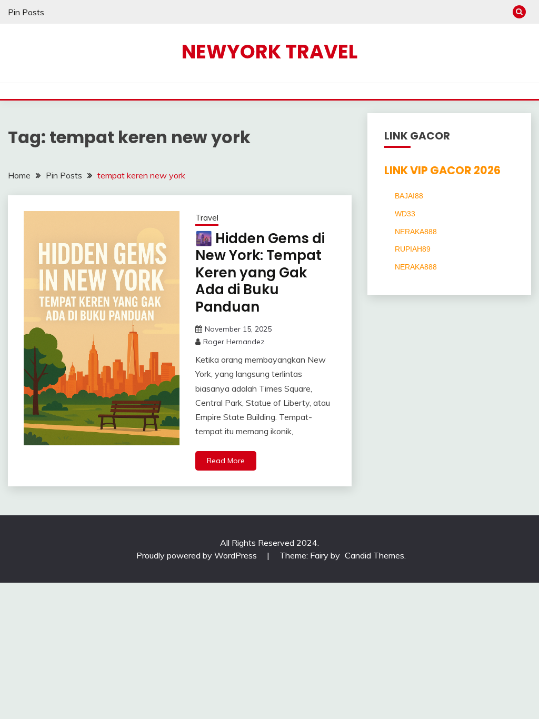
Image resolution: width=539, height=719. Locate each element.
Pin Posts (26, 12)
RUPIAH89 (413, 249)
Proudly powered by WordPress (197, 555)
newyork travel (269, 51)
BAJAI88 (409, 196)
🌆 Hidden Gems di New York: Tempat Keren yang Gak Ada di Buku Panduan (260, 272)
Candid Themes (374, 555)
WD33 (405, 213)
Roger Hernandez (234, 341)
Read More (226, 460)
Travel (206, 218)
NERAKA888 (416, 231)
